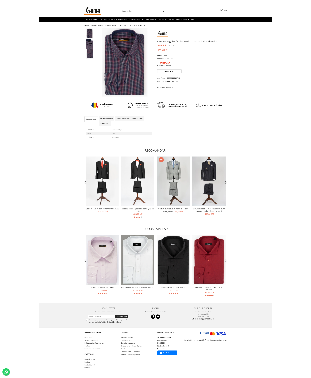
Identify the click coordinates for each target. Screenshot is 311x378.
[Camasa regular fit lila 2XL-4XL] (102, 260)
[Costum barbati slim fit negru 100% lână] (102, 182)
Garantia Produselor (128, 343)
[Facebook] (153, 316)
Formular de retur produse (130, 354)
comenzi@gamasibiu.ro (204, 319)
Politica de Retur (127, 340)
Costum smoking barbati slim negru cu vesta (138, 210)
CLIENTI (124, 332)
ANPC (123, 349)
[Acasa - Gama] (96, 11)
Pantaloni (87, 362)
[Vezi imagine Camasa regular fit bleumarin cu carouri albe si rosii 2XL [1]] (90, 44)
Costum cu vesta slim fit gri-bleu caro (173, 209)
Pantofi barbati (89, 365)
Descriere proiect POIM (92, 349)
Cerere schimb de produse (130, 351)
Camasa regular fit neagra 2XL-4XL (173, 287)
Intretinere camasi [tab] (106, 119)
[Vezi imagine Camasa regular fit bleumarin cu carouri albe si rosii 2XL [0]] (90, 33)
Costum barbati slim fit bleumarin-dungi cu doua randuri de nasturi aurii (209, 210)
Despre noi (88, 337)
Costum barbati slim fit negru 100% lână (102, 209)
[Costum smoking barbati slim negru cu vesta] (137, 182)
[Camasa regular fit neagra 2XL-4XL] (173, 260)
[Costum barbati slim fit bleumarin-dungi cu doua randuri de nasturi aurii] (209, 182)
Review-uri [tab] (105, 123)
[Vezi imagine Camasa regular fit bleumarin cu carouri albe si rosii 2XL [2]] (90, 54)
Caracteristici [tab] (91, 119)
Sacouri (87, 368)
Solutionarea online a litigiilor (131, 346)
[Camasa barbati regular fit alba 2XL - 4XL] (137, 260)
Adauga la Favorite (166, 87)
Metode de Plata (127, 337)
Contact (87, 346)
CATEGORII (89, 354)
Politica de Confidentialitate (111, 322)
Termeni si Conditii (91, 340)
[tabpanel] (125, 62)
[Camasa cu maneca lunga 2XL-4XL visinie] (209, 260)
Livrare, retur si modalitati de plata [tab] (129, 119)
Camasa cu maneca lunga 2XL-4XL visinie (209, 288)
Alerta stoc (170, 71)
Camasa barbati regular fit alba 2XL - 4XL (137, 287)
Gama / (87, 25)
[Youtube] (158, 316)
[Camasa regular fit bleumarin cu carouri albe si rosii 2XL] (125, 62)
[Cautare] (163, 11)
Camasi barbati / (98, 25)
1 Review (171, 45)
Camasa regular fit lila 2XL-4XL (102, 287)
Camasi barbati (89, 359)
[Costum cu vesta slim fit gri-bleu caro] (173, 181)
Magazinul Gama (92, 332)
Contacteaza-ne (169, 353)
